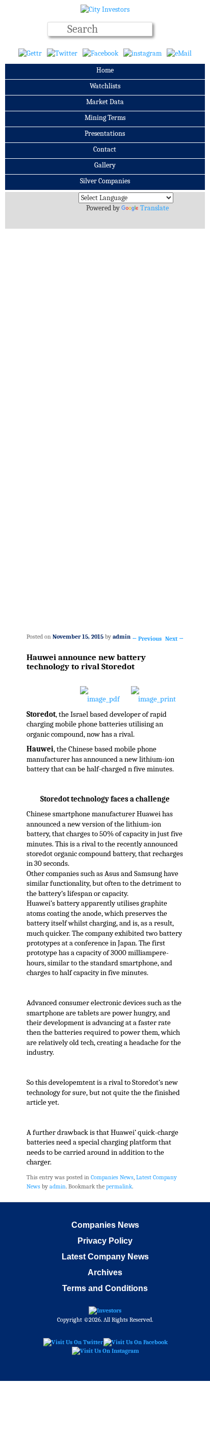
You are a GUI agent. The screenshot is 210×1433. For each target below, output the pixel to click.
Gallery (105, 165)
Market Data (105, 102)
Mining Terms (105, 117)
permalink (119, 1186)
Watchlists (105, 86)
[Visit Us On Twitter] (73, 1341)
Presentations (105, 133)
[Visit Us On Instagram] (105, 1350)
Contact (104, 149)
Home (105, 70)
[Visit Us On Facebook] (135, 1341)
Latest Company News (105, 1256)
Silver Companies (105, 181)
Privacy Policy (105, 1240)
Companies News (112, 1177)
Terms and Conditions (105, 1288)
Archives (105, 1272)
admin (121, 636)
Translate (154, 208)
